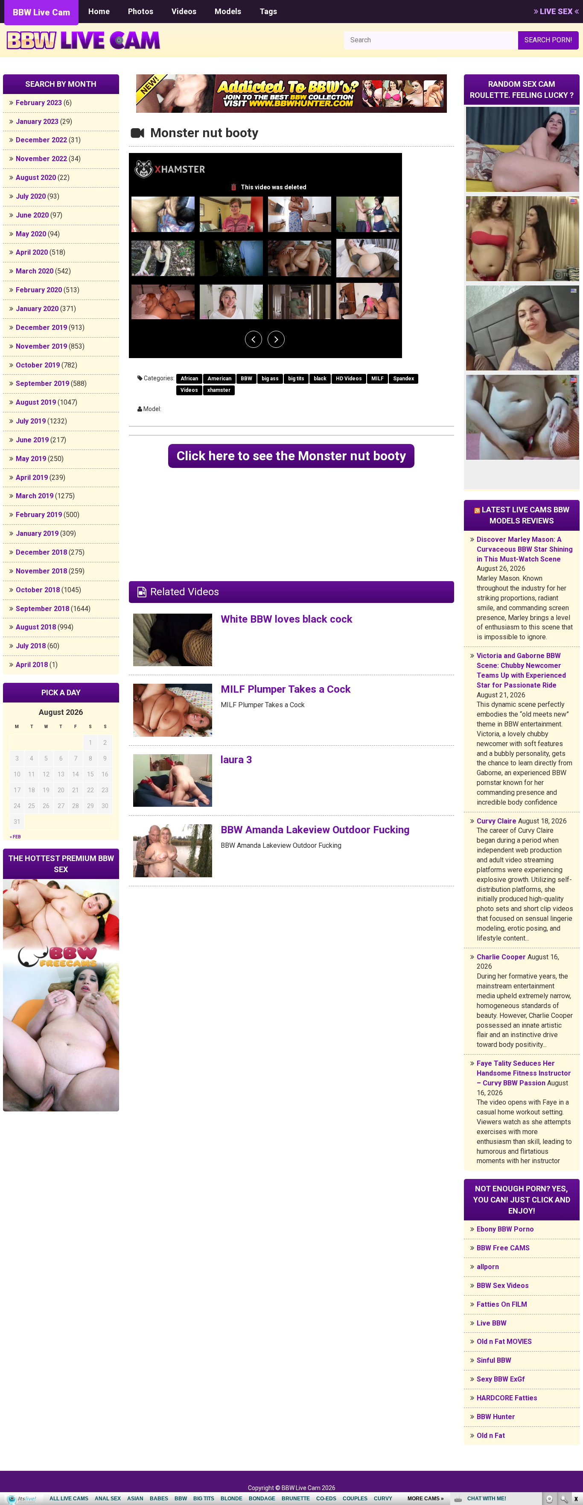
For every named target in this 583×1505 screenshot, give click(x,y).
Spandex (403, 379)
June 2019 (32, 440)
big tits (296, 379)
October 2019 (38, 365)
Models (228, 11)
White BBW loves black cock (287, 619)
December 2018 (41, 552)
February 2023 (39, 103)
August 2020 (36, 177)
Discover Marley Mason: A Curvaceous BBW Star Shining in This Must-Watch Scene (525, 549)
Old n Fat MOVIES (504, 1341)
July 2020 (31, 196)
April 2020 (32, 252)
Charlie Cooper (501, 957)
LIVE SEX (556, 11)
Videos (184, 11)
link (575, 1371)
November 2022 (41, 159)
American (219, 379)
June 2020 (32, 215)
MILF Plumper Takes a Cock (286, 689)
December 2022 (41, 140)
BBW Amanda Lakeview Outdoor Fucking (315, 830)
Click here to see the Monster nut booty (291, 455)
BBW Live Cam (41, 12)
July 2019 (31, 421)
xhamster (218, 390)
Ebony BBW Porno (505, 1229)
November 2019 (41, 346)
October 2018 (38, 590)
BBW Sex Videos (503, 1286)
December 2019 (41, 327)
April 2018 (32, 665)
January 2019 (37, 533)
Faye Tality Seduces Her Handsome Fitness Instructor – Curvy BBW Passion (524, 1073)
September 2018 (42, 609)
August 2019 (36, 402)
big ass (270, 379)
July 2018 (31, 646)
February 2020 (39, 290)
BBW (246, 379)
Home (99, 11)
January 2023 (37, 122)
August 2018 (36, 627)
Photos (140, 11)
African (189, 379)
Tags (268, 11)
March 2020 (34, 271)
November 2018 (41, 571)
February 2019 (39, 515)
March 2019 (34, 496)
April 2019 (32, 477)
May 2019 (31, 459)
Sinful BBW (494, 1360)
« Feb (15, 837)
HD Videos (349, 379)
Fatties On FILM (502, 1304)
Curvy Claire (496, 821)
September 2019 (42, 383)
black (320, 379)
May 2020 (31, 234)
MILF (377, 379)
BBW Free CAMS (503, 1248)
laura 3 (236, 760)
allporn (488, 1267)
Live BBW (492, 1323)
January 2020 (37, 309)
